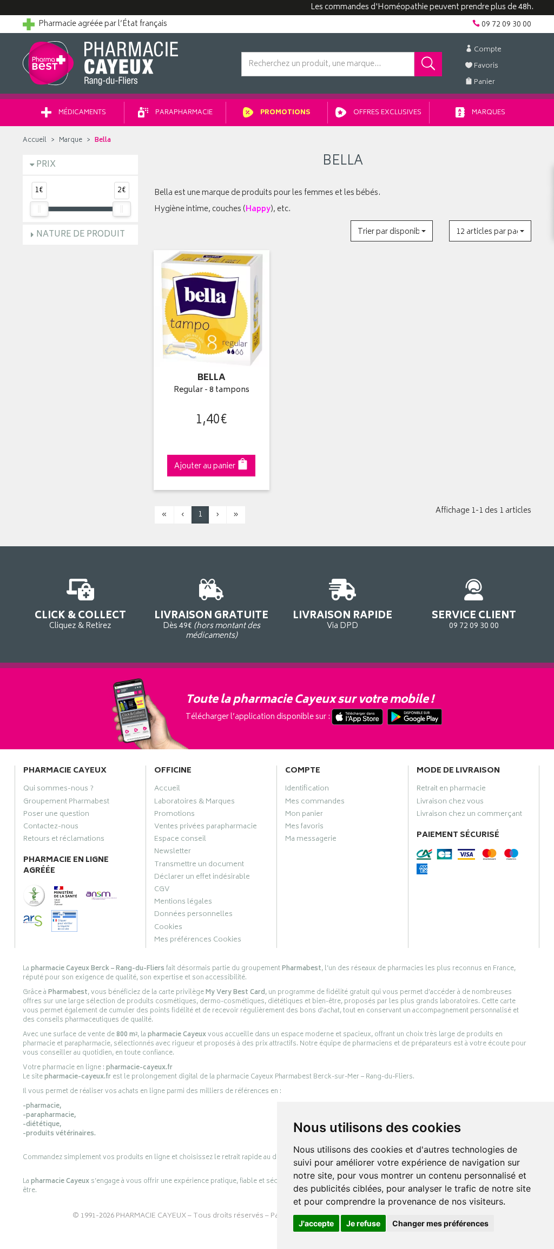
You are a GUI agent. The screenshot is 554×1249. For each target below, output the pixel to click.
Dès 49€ (211, 624)
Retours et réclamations (63, 840)
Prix (46, 165)
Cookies (168, 928)
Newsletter (172, 852)
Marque (70, 140)
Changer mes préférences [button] (440, 1223)
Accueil (35, 140)
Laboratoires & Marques (194, 802)
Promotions (285, 113)
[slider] (39, 209)
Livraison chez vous (450, 802)
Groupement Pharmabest (66, 802)
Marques (487, 113)
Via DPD (342, 619)
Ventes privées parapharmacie (205, 827)
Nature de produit (80, 234)
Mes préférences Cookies (197, 941)
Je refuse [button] (363, 1223)
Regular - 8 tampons (211, 390)
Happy (258, 209)
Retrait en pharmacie (451, 789)
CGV (161, 890)
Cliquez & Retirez (80, 619)
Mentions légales (183, 903)
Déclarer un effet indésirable (202, 878)
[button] (392, 230)
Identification (307, 789)
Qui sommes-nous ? (58, 789)
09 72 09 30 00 (474, 619)
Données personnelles (193, 915)
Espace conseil (180, 840)
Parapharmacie (183, 113)
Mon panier (304, 815)
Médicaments (81, 113)
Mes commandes (315, 802)
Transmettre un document (199, 865)
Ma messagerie (311, 840)
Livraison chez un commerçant (469, 815)
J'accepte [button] (316, 1223)
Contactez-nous (50, 827)
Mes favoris (304, 827)
